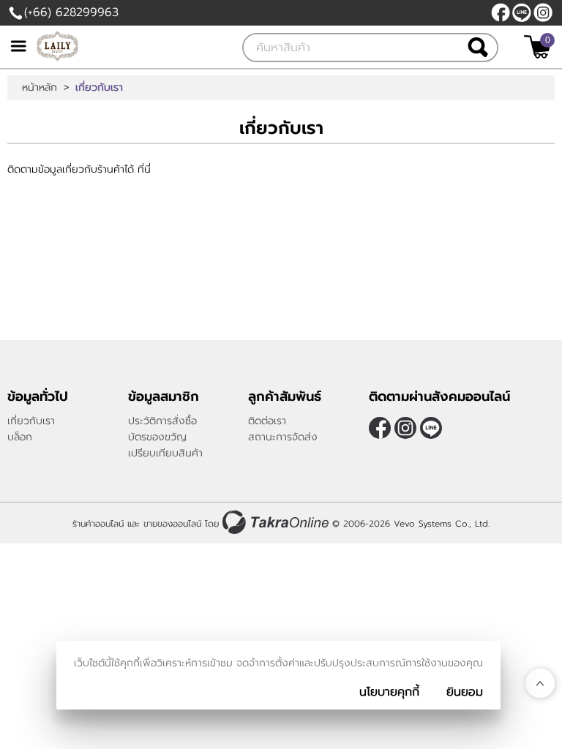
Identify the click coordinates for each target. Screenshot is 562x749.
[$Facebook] (500, 12)
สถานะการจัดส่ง (283, 437)
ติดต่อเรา (267, 421)
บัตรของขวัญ (157, 437)
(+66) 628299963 (71, 12)
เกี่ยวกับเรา (31, 421)
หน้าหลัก (39, 87)
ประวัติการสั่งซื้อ (162, 421)
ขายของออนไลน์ (172, 523)
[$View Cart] (537, 47)
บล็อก (19, 437)
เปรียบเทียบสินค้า (165, 453)
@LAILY (521, 12)
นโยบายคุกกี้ (389, 692)
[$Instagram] (542, 12)
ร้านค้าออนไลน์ (98, 523)
